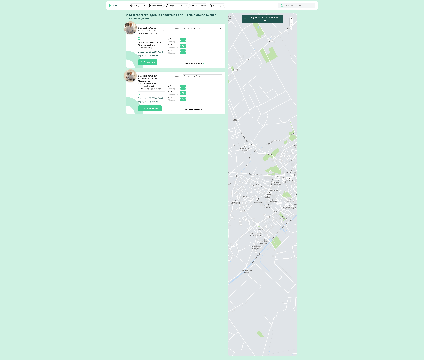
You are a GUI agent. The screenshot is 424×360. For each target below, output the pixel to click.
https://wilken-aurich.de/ (148, 56)
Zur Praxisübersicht (150, 108)
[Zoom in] (291, 18)
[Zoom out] (291, 21)
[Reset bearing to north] (291, 25)
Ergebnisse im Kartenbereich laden (264, 19)
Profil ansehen (148, 62)
